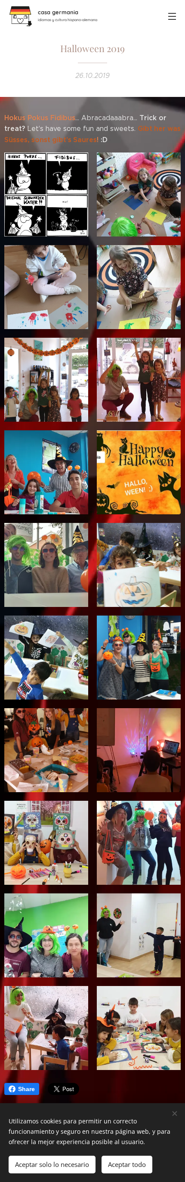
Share (26, 1089)
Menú (172, 16)
